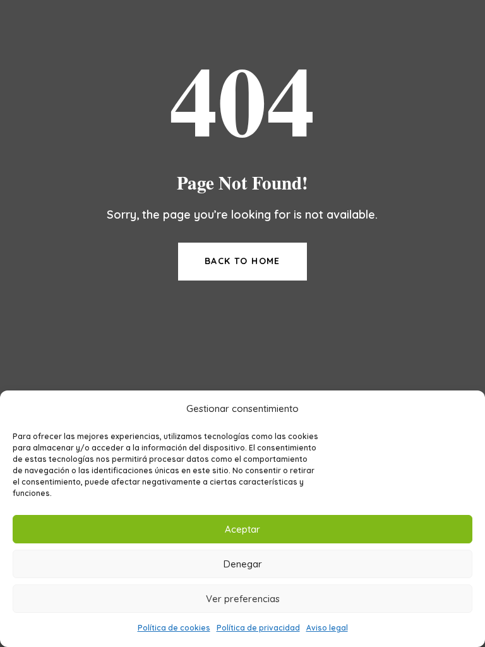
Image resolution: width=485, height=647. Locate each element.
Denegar (243, 564)
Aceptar (242, 529)
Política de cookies (174, 627)
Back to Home (242, 261)
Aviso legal (327, 627)
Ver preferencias (243, 599)
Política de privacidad (258, 627)
